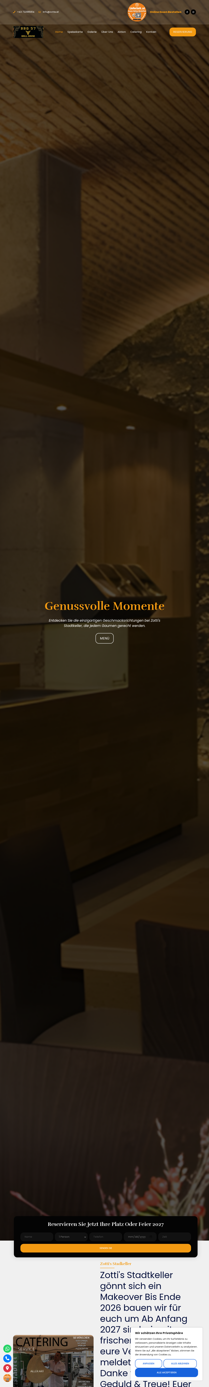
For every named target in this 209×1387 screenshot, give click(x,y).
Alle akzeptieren (167, 1372)
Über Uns (107, 32)
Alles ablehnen (180, 1363)
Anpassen (148, 1363)
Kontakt (151, 32)
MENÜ (104, 638)
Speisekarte (75, 32)
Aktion (122, 32)
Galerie (92, 32)
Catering (136, 32)
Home (59, 32)
